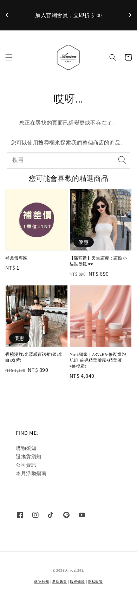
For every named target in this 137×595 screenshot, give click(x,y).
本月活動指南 (31, 473)
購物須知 (26, 448)
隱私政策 (95, 581)
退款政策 (59, 581)
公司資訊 (26, 465)
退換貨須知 (28, 456)
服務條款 (77, 581)
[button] (9, 57)
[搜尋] (122, 160)
